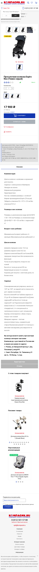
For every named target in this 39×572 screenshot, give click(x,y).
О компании (19, 531)
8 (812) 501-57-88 (31, 8)
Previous (4, 30)
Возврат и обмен (19, 549)
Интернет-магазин (19, 542)
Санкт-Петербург (8, 8)
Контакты (19, 538)
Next (34, 29)
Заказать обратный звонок (20, 522)
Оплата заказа (19, 544)
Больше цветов (19, 396)
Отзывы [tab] (19, 366)
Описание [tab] (19, 167)
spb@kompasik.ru (19, 525)
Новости (19, 534)
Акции (19, 536)
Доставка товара (19, 547)
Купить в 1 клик (19, 121)
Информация (19, 552)
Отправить (7, 507)
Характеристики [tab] (19, 362)
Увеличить (20, 62)
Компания (19, 529)
